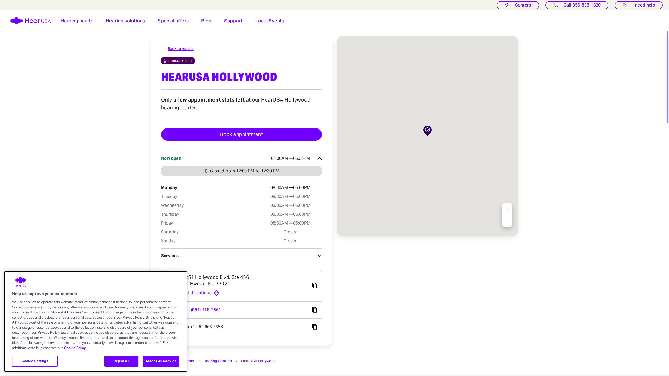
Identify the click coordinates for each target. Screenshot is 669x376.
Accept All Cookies (161, 361)
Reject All (121, 361)
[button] (77, 20)
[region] (95, 321)
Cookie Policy (75, 348)
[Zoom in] (507, 209)
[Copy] (314, 286)
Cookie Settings (35, 361)
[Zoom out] (507, 221)
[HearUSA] (27, 21)
